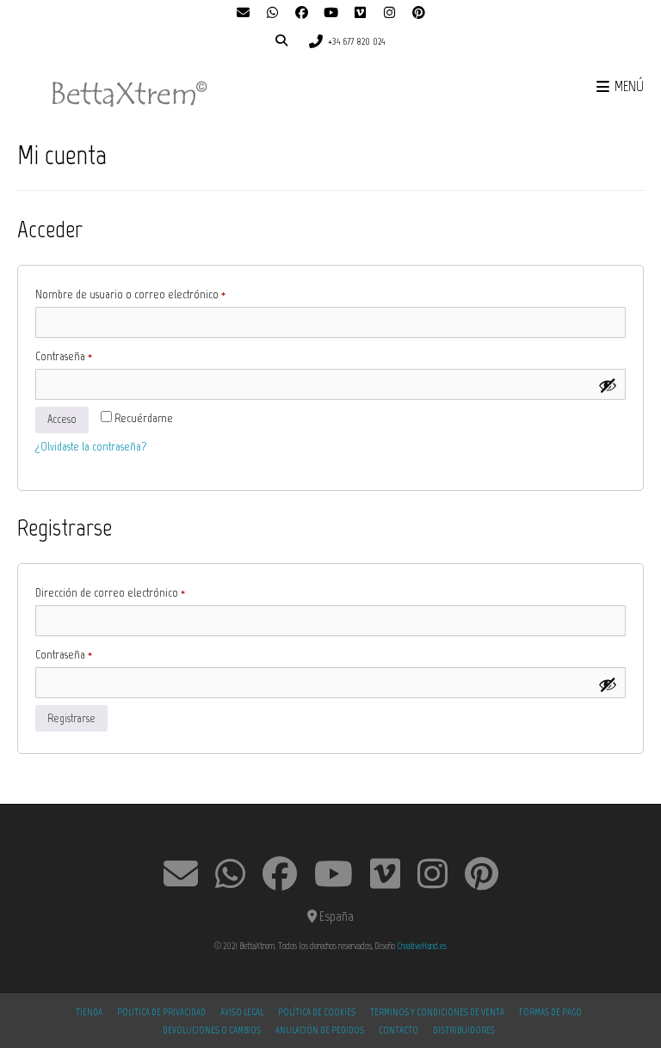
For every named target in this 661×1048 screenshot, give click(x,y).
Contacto (398, 1030)
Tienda (89, 1012)
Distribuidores (464, 1030)
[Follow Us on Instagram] (389, 14)
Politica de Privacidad (161, 1012)
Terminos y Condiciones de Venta (437, 1012)
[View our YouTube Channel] (330, 14)
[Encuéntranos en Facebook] (301, 14)
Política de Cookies (316, 1012)
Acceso (62, 419)
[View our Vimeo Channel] (359, 14)
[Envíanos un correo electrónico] (242, 14)
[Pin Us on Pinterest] (418, 14)
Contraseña (87, 356)
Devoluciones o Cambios (212, 1030)
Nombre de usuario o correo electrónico (154, 294)
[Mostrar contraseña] (607, 385)
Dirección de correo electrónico (134, 592)
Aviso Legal (241, 1012)
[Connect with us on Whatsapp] (272, 14)
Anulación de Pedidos (319, 1030)
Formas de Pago (550, 1012)
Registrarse (71, 718)
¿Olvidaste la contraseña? (90, 446)
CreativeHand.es (422, 946)
